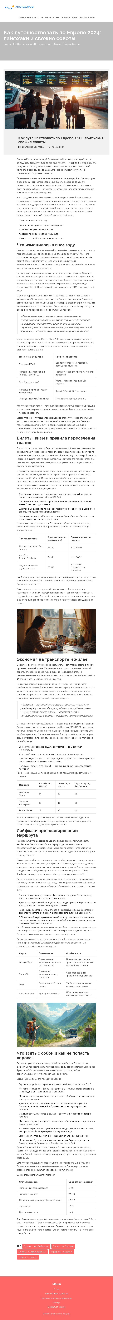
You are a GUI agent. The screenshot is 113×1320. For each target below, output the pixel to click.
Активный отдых (50, 17)
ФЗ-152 (56, 1302)
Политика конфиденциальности (56, 1298)
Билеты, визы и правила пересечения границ (41, 225)
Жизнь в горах (69, 17)
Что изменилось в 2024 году (33, 220)
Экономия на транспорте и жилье (36, 229)
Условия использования (56, 1293)
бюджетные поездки (63, 1246)
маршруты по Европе (61, 1252)
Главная (7, 44)
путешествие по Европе (36, 1246)
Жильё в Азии (87, 17)
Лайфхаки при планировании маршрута (38, 234)
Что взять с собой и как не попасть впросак (41, 238)
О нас (56, 1289)
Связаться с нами (56, 1307)
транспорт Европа (28, 1257)
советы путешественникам (32, 1252)
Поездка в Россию (28, 17)
